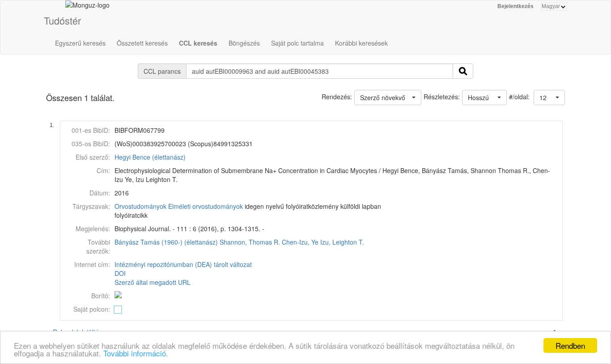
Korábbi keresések (361, 42)
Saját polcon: (91, 309)
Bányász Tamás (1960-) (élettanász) (166, 241)
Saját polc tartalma (297, 42)
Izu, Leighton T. (342, 241)
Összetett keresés (142, 42)
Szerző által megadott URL (153, 282)
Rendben (570, 345)
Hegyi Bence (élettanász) (150, 156)
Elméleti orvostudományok (205, 206)
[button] (549, 97)
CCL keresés (198, 42)
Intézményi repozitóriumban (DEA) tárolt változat (183, 264)
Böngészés (244, 42)
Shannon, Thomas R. (250, 241)
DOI (120, 273)
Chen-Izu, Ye (300, 241)
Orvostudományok (140, 206)
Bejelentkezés (515, 6)
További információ (134, 353)
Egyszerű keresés (80, 42)
